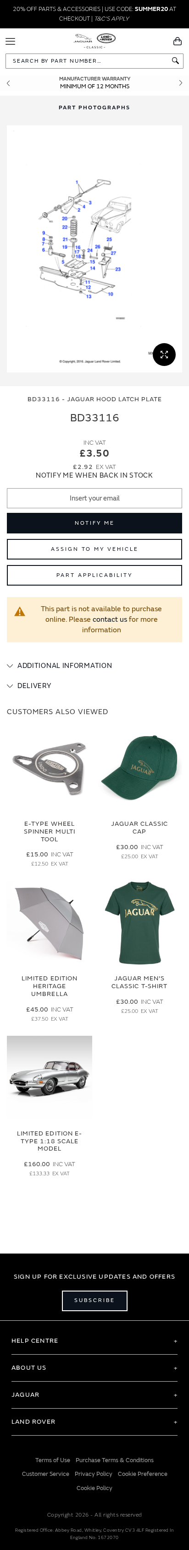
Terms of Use (52, 1460)
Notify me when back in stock (94, 475)
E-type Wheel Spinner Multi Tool (49, 831)
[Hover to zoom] (94, 248)
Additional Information (64, 666)
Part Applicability (94, 575)
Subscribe (94, 1300)
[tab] (94, 666)
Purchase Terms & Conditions (115, 1460)
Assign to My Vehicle (95, 549)
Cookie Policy (94, 1488)
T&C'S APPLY (111, 18)
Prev (8, 83)
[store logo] (95, 40)
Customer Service (45, 1474)
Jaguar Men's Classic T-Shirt (139, 982)
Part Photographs (94, 107)
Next (180, 83)
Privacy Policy (93, 1474)
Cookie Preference (142, 1474)
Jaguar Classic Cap (139, 827)
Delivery (34, 686)
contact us (110, 619)
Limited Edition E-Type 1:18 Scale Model (49, 1141)
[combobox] (94, 61)
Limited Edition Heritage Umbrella (50, 986)
